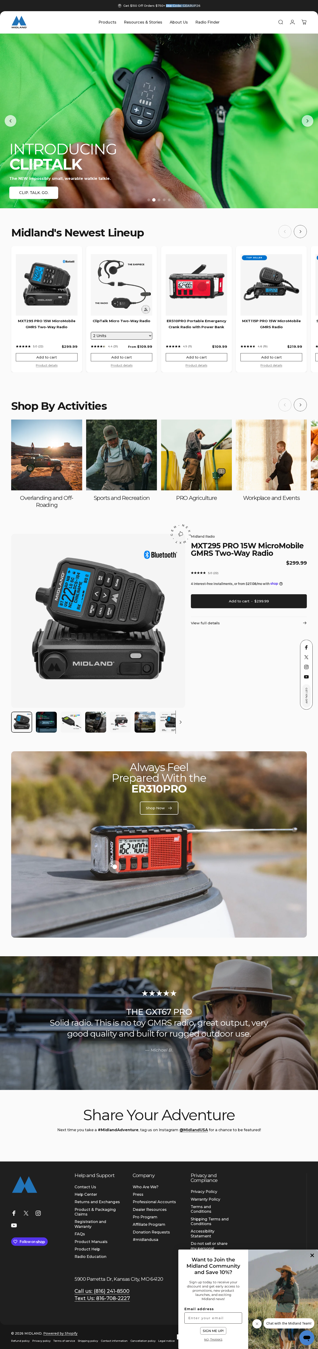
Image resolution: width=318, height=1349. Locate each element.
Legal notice (166, 1340)
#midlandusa (145, 1239)
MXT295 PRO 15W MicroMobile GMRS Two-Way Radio (46, 324)
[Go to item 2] (46, 722)
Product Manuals (91, 1241)
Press (138, 1194)
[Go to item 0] (21, 722)
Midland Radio (203, 536)
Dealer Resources (150, 1209)
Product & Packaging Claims (95, 1211)
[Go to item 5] (120, 722)
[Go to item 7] (169, 722)
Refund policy (20, 1340)
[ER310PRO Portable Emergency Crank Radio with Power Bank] (196, 285)
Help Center (85, 1194)
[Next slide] (307, 121)
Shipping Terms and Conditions (210, 1221)
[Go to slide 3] (159, 199)
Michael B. (162, 1050)
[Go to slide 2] (153, 199)
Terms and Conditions (201, 1209)
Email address (199, 1309)
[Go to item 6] (145, 722)
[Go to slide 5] (169, 199)
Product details (47, 365)
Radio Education (90, 1256)
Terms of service (64, 1340)
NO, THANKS (213, 1339)
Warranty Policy (205, 1199)
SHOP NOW (30, 193)
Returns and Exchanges (97, 1201)
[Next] (300, 231)
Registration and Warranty (90, 1224)
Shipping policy (88, 1340)
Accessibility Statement (202, 1233)
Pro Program (145, 1217)
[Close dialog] (312, 1255)
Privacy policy (41, 1340)
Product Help (87, 1249)
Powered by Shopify (60, 1333)
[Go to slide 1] (148, 199)
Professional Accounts (154, 1201)
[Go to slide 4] (164, 199)
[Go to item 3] (71, 722)
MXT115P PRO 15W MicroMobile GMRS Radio (271, 324)
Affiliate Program (149, 1224)
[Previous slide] (10, 121)
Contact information (114, 1340)
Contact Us (85, 1187)
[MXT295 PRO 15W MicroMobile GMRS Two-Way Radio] (47, 285)
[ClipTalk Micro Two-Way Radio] (121, 285)
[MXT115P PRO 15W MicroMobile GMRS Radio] (271, 285)
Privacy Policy (204, 1191)
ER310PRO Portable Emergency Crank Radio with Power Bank (196, 324)
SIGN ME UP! (213, 1331)
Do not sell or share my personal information (209, 1248)
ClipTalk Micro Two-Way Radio (121, 321)
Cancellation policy (143, 1340)
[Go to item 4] (95, 722)
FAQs (79, 1234)
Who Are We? (146, 1187)
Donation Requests (151, 1232)
